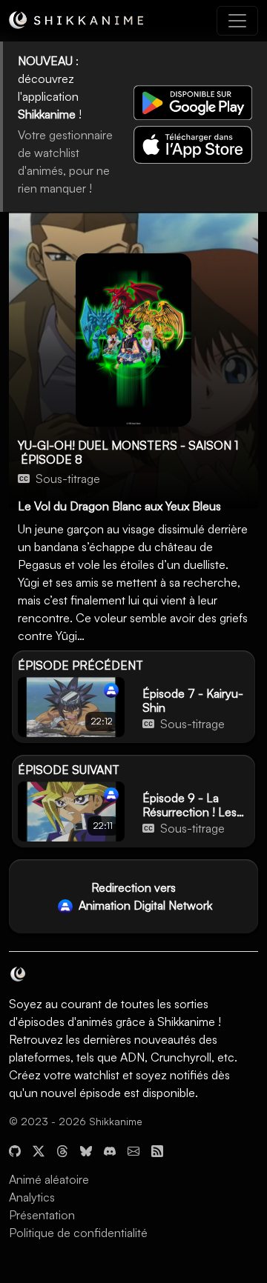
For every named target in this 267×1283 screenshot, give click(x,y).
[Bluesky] (86, 1149)
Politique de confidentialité (78, 1232)
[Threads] (62, 1149)
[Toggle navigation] (237, 21)
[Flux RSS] (157, 1149)
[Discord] (110, 1149)
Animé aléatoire (49, 1179)
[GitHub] (15, 1149)
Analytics (32, 1197)
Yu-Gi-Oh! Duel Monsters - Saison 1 (128, 445)
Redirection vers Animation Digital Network (144, 896)
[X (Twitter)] (38, 1149)
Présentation (42, 1214)
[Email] (133, 1149)
